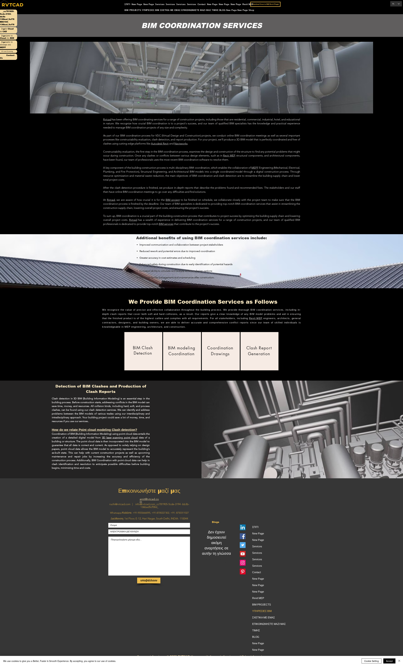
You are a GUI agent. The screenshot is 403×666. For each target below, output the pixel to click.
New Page (258, 533)
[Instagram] (243, 563)
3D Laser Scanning (7, 51)
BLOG (255, 637)
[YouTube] (243, 554)
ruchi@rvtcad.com (119, 504)
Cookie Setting (371, 661)
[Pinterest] (243, 571)
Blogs (215, 522)
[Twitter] (243, 545)
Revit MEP (229, 155)
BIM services (166, 224)
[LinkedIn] (243, 527)
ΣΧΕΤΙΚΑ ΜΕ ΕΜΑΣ (263, 617)
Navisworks (180, 143)
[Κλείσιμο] (399, 660)
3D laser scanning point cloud (120, 437)
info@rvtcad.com (145, 504)
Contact (256, 572)
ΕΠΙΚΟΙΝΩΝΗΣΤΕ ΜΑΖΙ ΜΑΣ (265, 624)
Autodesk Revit (160, 143)
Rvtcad (107, 119)
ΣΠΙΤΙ (255, 527)
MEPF (254, 167)
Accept (389, 661)
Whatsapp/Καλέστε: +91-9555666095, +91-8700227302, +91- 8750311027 (149, 512)
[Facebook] (243, 536)
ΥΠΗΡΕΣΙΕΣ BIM (262, 611)
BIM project (173, 199)
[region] (143, 351)
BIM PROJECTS (261, 604)
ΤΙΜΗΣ (256, 630)
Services (257, 546)
